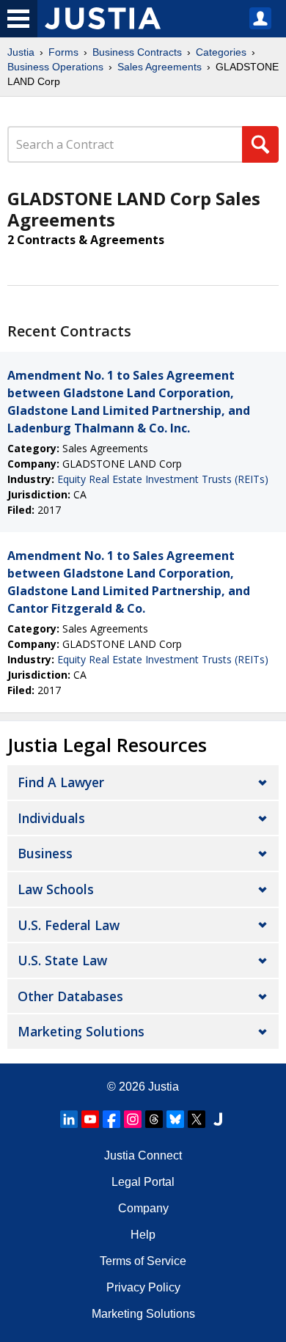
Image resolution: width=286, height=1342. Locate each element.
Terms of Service (143, 1261)
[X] (196, 1119)
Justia (20, 52)
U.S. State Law (62, 960)
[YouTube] (90, 1119)
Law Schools (56, 889)
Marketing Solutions (81, 1031)
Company (143, 1208)
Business (45, 853)
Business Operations (55, 67)
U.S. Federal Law (69, 925)
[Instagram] (133, 1119)
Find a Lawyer (61, 782)
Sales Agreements (159, 67)
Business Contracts (137, 52)
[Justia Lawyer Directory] (218, 1119)
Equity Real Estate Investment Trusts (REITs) (162, 479)
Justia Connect (143, 1155)
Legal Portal (143, 1182)
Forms (63, 52)
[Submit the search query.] (260, 144)
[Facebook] (111, 1119)
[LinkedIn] (69, 1119)
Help (143, 1234)
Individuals (51, 818)
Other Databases (70, 996)
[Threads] (154, 1119)
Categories (221, 52)
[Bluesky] (175, 1119)
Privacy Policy (143, 1287)
